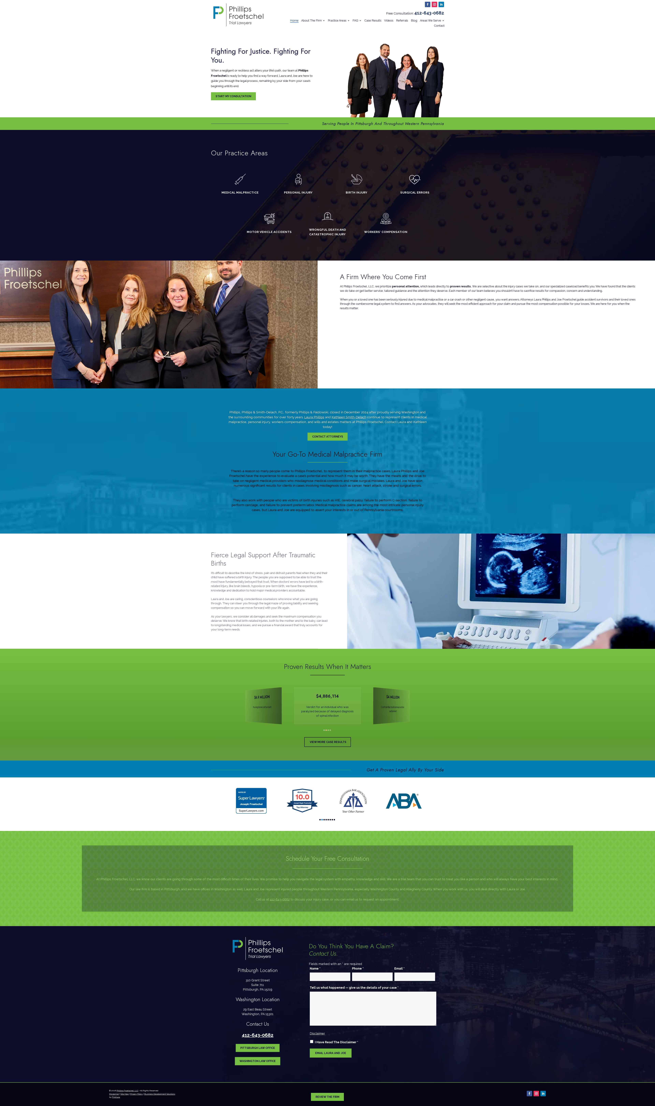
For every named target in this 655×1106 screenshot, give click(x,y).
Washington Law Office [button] (257, 1061)
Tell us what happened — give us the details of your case (354, 987)
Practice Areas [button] (337, 20)
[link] (238, 15)
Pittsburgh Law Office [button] (257, 1048)
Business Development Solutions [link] (159, 1094)
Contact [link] (439, 25)
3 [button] (328, 730)
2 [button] (326, 730)
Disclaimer (317, 1033)
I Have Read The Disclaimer (336, 1042)
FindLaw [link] (116, 1097)
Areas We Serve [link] (430, 20)
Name (315, 968)
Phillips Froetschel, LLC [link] (127, 1090)
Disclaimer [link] (114, 1094)
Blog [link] (414, 20)
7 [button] (332, 819)
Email (399, 968)
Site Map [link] (124, 1094)
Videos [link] (388, 20)
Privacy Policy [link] (136, 1094)
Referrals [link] (402, 20)
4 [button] (330, 730)
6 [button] (330, 819)
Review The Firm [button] (327, 1096)
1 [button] (324, 730)
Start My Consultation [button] (233, 96)
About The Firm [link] (311, 20)
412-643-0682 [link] (429, 13)
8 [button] (334, 819)
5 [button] (328, 819)
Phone (358, 968)
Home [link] (294, 20)
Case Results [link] (372, 20)
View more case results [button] (328, 742)
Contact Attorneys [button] (327, 436)
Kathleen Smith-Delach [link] (349, 417)
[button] (427, 4)
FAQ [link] (355, 20)
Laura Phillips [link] (314, 417)
